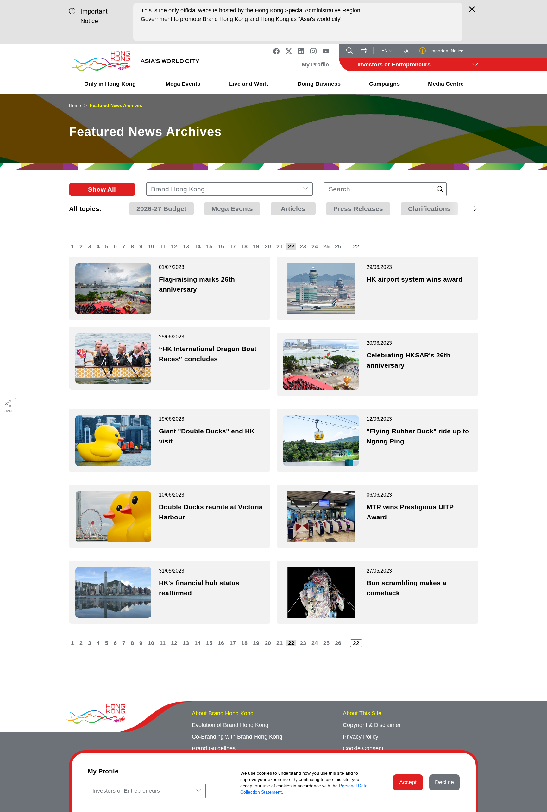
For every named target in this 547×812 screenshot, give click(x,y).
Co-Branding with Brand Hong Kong (237, 737)
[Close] (472, 12)
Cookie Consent (363, 748)
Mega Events (232, 208)
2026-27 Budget (161, 208)
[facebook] (276, 51)
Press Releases (358, 208)
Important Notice (446, 50)
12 (174, 246)
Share (8, 410)
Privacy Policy (360, 737)
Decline (444, 782)
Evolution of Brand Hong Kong (230, 725)
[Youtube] (326, 51)
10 (151, 246)
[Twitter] (289, 51)
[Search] (349, 51)
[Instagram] (313, 51)
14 (197, 246)
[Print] (364, 51)
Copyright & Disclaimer (372, 725)
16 (221, 246)
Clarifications (429, 208)
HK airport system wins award (414, 279)
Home (75, 105)
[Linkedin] (301, 51)
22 (291, 246)
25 (326, 246)
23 (303, 246)
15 (209, 246)
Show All (102, 189)
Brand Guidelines (214, 748)
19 (256, 246)
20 (268, 246)
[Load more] (462, 208)
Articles (293, 208)
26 (338, 246)
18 (244, 246)
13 (186, 246)
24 (314, 246)
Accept (408, 782)
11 (163, 246)
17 (232, 246)
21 (279, 246)
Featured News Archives (116, 105)
